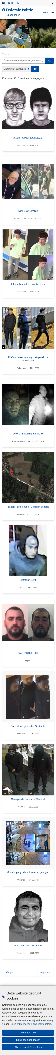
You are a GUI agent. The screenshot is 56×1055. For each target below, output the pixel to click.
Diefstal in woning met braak (28, 433)
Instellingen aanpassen (28, 1040)
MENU (46, 12)
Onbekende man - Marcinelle (28, 945)
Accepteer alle (28, 1032)
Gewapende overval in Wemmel (28, 799)
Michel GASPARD (28, 211)
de (12, 3)
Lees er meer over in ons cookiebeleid (31, 1024)
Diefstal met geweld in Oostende (28, 726)
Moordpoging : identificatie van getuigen (28, 872)
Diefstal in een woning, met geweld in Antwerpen (28, 359)
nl (4, 3)
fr (8, 3)
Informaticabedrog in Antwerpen (28, 284)
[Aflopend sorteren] (35, 69)
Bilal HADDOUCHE (28, 653)
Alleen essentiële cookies (28, 1047)
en (17, 3)
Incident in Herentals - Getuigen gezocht (28, 507)
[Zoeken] (49, 61)
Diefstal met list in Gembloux (28, 138)
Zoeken (6, 54)
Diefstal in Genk (28, 580)
